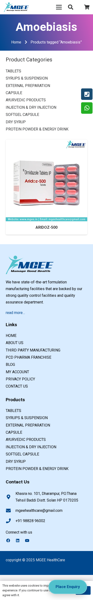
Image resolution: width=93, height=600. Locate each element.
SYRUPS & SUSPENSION (27, 78)
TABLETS (13, 71)
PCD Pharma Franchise (28, 357)
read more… (15, 312)
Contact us (17, 386)
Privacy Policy (20, 379)
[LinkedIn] (20, 540)
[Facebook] (10, 540)
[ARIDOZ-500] (46, 143)
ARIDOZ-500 (46, 227)
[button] (70, 7)
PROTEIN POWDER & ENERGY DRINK (37, 129)
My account (17, 372)
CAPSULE (14, 93)
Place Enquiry (68, 586)
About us (14, 343)
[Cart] (87, 7)
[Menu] (59, 7)
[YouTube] (29, 540)
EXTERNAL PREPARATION (28, 85)
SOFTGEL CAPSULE (22, 114)
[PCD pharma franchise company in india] (16, 7)
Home (16, 42)
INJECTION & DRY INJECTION (31, 107)
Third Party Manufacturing (33, 350)
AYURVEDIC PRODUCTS (26, 100)
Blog (10, 364)
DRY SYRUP (16, 122)
